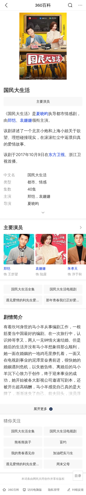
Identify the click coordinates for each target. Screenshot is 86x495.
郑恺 (12, 120)
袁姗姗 (26, 120)
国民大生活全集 (23, 289)
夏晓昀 (42, 113)
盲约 (63, 442)
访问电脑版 (34, 489)
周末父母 (63, 464)
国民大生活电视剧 (63, 289)
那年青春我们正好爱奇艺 (64, 300)
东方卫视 (56, 154)
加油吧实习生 (63, 453)
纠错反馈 (78, 489)
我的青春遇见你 (23, 453)
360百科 (43, 5)
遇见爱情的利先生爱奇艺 (24, 300)
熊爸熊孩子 (23, 442)
